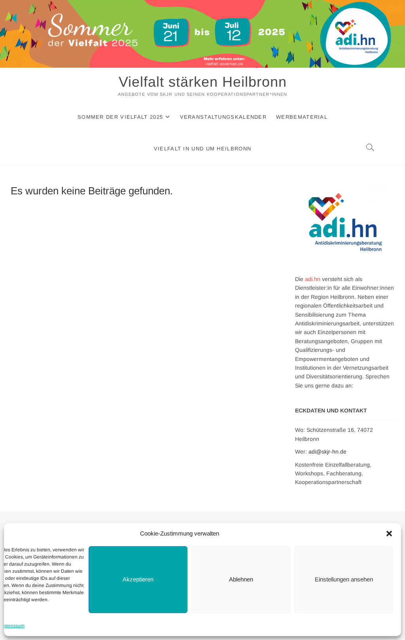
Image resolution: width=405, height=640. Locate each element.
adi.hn (312, 279)
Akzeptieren (138, 579)
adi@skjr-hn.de (327, 451)
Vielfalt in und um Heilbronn (202, 149)
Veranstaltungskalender (223, 117)
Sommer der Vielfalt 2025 (120, 117)
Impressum (13, 626)
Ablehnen (241, 579)
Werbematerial (301, 117)
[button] (389, 533)
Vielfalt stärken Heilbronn (203, 82)
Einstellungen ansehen (344, 579)
